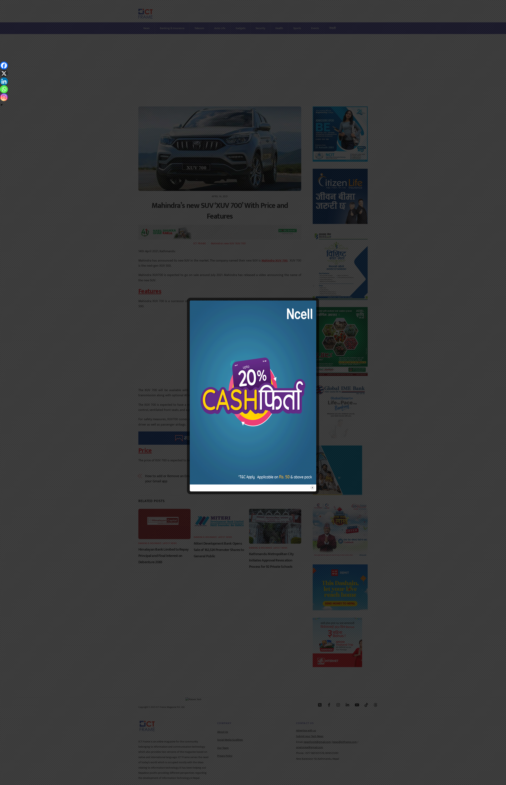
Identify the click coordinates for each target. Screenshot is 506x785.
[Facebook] (4, 65)
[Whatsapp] (4, 89)
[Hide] (1, 104)
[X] (4, 73)
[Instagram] (4, 97)
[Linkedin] (4, 81)
